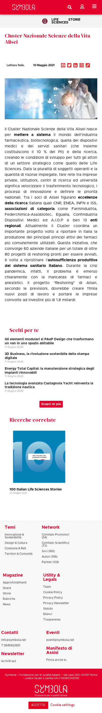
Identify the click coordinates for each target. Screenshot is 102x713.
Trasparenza (51, 619)
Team (47, 586)
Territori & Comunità (18, 553)
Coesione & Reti (15, 548)
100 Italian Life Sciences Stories (35, 489)
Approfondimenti (15, 582)
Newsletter (12, 654)
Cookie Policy (52, 592)
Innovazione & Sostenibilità (14, 536)
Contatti (9, 633)
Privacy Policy (53, 597)
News (6, 604)
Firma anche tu (56, 659)
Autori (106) (49, 556)
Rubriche (9, 598)
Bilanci (47, 614)
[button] (73, 75)
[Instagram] (82, 65)
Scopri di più (51, 404)
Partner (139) (50, 562)
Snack (7, 588)
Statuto (48, 608)
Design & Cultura (16, 542)
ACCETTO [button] (38, 705)
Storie (74, 19)
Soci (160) (48, 551)
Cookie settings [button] (62, 705)
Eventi (53, 633)
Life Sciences (59, 21)
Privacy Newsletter (56, 603)
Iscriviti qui (8, 661)
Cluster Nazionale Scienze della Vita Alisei (47, 38)
